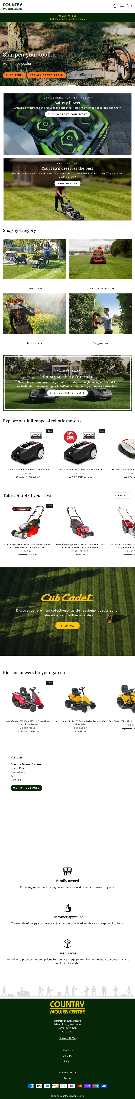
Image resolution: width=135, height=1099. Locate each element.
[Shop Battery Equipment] (67, 124)
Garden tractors (81, 62)
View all (122, 495)
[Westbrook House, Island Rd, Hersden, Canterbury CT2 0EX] (67, 801)
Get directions (26, 788)
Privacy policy (67, 1072)
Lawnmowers (50, 62)
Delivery (67, 1055)
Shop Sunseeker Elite (67, 393)
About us (67, 1050)
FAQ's (67, 1061)
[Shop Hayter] (67, 189)
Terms (67, 1078)
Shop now (67, 625)
